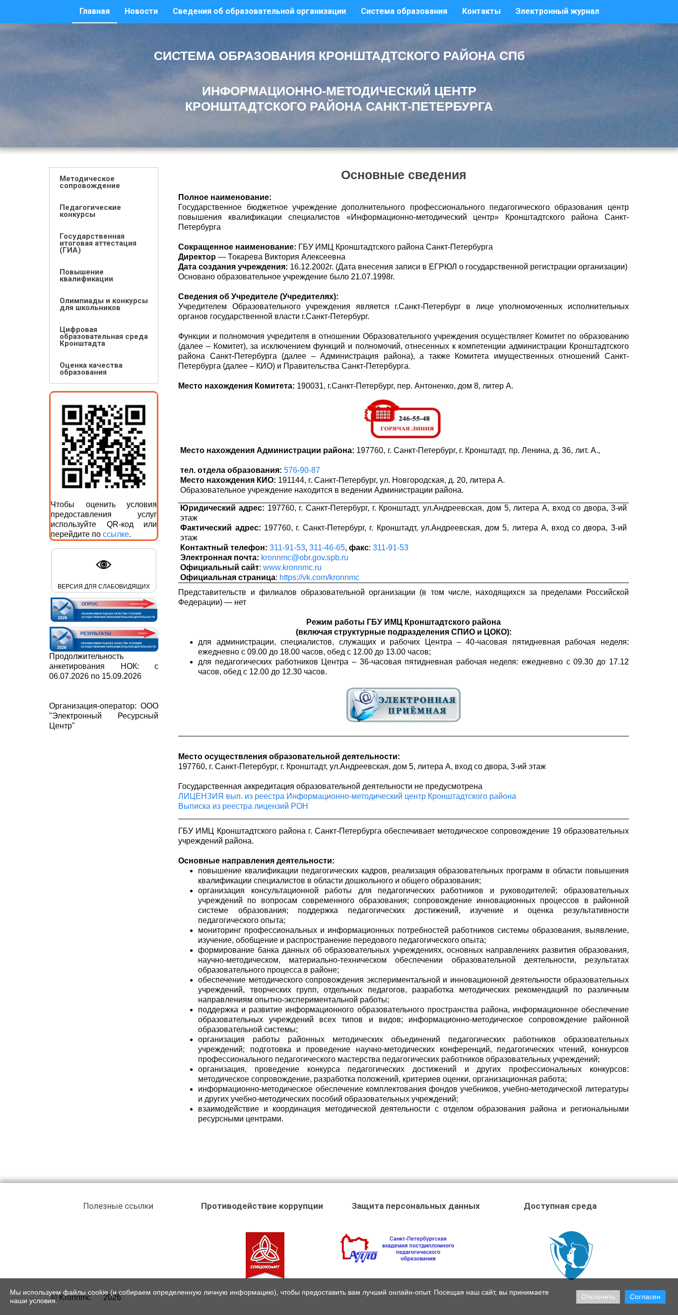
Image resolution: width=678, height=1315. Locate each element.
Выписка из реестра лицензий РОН (243, 806)
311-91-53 (287, 547)
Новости (141, 11)
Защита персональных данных (416, 1206)
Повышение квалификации (86, 275)
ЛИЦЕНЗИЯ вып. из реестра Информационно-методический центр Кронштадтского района (347, 796)
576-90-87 (302, 470)
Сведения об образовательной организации (259, 11)
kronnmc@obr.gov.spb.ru (304, 557)
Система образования (404, 11)
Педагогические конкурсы (90, 211)
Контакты (481, 11)
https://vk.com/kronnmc (319, 577)
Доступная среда (560, 1206)
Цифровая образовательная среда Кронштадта (104, 336)
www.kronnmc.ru (292, 567)
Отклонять (598, 1297)
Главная (94, 11)
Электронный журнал (557, 11)
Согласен (645, 1297)
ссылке (116, 534)
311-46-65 (327, 547)
